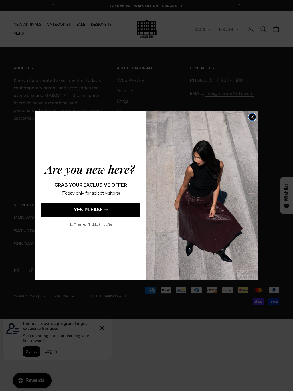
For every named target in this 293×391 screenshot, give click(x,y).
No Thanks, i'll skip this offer (90, 224)
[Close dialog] (252, 117)
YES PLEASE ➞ (91, 209)
